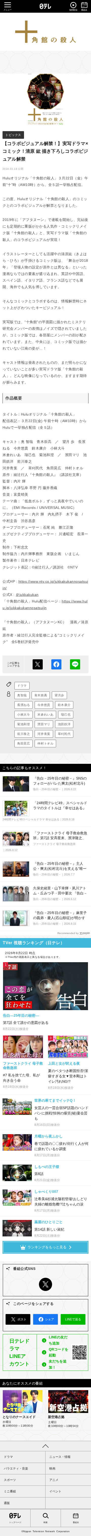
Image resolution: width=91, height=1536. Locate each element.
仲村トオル (45, 743)
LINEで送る (75, 664)
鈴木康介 (64, 705)
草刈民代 (64, 734)
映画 (52, 1468)
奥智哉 (22, 695)
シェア (56, 664)
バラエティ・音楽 (16, 1468)
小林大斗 (23, 714)
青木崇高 (40, 695)
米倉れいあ (45, 714)
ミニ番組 (10, 1491)
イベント (55, 1491)
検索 (45, 1522)
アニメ (53, 1480)
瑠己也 (66, 714)
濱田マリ (43, 724)
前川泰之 (23, 734)
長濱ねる (23, 705)
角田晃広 (23, 743)
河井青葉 (43, 734)
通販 (7, 1503)
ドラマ (22, 685)
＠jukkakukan (27, 595)
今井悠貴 (43, 705)
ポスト (38, 664)
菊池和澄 (23, 724)
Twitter (45, 1284)
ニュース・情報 (60, 1457)
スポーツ (10, 1480)
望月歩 (59, 695)
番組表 (76, 1522)
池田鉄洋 (64, 724)
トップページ (15, 1522)
